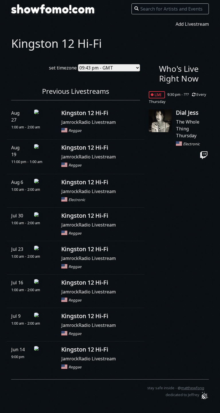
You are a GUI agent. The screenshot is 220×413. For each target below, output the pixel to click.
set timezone (63, 68)
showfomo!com (53, 9)
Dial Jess (187, 112)
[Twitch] (204, 155)
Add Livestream (192, 24)
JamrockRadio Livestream (88, 122)
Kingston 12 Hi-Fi (84, 113)
